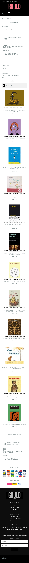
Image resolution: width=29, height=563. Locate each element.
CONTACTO (14, 512)
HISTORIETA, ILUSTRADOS (9, 71)
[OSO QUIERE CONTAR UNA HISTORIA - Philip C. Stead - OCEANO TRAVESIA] (14, 355)
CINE (3, 77)
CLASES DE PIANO (14, 516)
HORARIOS (14, 509)
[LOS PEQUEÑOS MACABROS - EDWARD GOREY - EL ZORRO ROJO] (14, 98)
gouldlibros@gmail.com (15, 529)
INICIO (14, 505)
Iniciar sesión (15, 1)
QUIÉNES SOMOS (14, 514)
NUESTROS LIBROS (14, 507)
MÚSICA (4, 68)
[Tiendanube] (4, 560)
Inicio (3, 18)
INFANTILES (5, 73)
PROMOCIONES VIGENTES (14, 518)
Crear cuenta (6, 1)
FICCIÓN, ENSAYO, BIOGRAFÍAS (10, 75)
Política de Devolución (14, 520)
